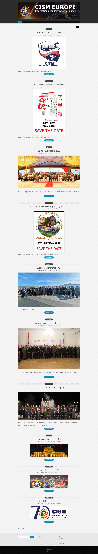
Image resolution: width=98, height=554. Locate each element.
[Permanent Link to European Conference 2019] (49, 450)
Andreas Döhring (44, 472)
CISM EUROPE (49, 549)
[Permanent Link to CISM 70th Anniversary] (49, 512)
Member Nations (26, 22)
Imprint (69, 22)
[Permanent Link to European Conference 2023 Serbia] (49, 348)
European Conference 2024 (49, 267)
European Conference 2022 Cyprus (49, 387)
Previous (77, 27)
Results (56, 22)
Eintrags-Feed (61, 540)
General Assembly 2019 (49, 470)
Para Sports (36, 22)
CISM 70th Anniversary (49, 501)
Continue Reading (49, 74)
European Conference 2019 (49, 439)
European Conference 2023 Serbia (49, 323)
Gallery (60, 22)
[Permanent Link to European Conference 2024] (49, 290)
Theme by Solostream (56, 551)
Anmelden (61, 538)
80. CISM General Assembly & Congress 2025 (49, 206)
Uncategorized (50, 34)
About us (64, 22)
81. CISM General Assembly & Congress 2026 (49, 84)
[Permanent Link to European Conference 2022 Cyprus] (49, 406)
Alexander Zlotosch (44, 441)
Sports (31, 22)
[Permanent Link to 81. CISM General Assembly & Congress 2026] (49, 112)
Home (20, 22)
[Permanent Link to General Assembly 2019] (49, 481)
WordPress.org (61, 543)
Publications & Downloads (49, 22)
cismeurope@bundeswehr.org (44, 538)
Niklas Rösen (44, 34)
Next (78, 27)
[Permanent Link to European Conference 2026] (49, 53)
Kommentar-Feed (62, 541)
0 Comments (58, 34)
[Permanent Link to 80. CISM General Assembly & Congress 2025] (49, 231)
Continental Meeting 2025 (49, 150)
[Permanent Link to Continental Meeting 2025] (49, 171)
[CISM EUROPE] (49, 18)
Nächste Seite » (21, 528)
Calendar (41, 22)
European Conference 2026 (49, 32)
